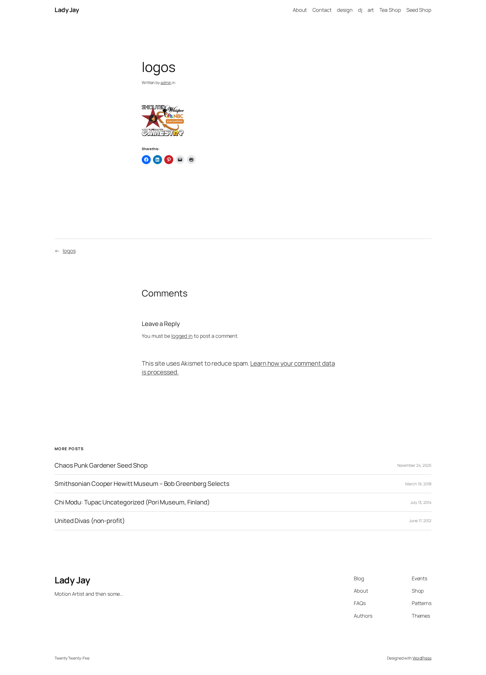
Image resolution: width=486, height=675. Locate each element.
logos (69, 250)
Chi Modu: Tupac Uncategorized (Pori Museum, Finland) (132, 502)
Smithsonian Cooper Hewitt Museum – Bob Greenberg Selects (142, 483)
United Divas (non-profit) (90, 520)
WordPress (422, 658)
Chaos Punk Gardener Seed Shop (101, 465)
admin (166, 82)
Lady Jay (67, 10)
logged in (182, 335)
